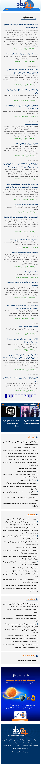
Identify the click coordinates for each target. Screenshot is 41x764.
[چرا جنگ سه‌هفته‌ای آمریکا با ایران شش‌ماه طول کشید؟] (10, 411)
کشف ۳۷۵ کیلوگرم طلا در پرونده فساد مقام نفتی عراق (22, 54)
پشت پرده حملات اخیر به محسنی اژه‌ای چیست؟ (24, 239)
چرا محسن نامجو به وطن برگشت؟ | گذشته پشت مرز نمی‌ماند (20, 619)
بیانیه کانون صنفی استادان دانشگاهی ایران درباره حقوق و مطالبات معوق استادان (20, 443)
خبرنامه (22, 743)
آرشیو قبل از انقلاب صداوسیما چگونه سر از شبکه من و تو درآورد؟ (20, 575)
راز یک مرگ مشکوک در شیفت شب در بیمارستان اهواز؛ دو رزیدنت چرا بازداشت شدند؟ (20, 580)
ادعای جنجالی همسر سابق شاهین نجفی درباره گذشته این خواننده (20, 610)
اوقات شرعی (29, 743)
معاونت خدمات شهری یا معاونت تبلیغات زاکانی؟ (31, 422)
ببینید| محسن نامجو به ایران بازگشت (26, 615)
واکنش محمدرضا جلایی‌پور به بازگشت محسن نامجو (22, 635)
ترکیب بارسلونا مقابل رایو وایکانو (27, 468)
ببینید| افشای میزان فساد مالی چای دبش (26, 204)
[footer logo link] (18, 732)
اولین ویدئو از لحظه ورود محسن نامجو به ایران (23, 641)
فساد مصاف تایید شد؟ (31, 272)
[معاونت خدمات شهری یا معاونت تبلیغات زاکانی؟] (30, 411)
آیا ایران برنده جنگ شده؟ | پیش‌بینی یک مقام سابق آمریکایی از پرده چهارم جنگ (20, 537)
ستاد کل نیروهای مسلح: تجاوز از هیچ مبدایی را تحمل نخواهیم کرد (20, 493)
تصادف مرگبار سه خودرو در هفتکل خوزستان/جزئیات (22, 459)
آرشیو (10, 740)
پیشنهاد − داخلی (29, 404)
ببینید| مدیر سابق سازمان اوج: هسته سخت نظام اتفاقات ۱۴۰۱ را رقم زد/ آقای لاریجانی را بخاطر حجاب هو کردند (20, 452)
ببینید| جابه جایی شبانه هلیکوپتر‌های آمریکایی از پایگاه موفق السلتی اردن (20, 463)
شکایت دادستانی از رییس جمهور (28, 326)
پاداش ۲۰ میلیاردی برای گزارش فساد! (27, 144)
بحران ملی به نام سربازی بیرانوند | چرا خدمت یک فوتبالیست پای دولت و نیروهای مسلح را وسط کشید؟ (20, 646)
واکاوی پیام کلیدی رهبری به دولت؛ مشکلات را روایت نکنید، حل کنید (20, 631)
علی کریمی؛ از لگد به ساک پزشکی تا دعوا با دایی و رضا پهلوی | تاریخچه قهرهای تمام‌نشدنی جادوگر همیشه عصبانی (20, 605)
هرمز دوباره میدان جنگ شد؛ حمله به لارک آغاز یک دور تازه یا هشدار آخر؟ (20, 589)
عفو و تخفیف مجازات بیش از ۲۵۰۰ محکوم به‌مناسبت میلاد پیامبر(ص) (20, 504)
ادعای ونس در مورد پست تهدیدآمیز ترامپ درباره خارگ (21, 483)
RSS (9, 743)
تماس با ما (35, 740)
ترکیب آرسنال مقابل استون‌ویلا (27, 480)
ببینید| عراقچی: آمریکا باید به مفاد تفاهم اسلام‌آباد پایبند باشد (20, 499)
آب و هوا (4, 740)
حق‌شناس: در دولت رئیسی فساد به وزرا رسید (25, 252)
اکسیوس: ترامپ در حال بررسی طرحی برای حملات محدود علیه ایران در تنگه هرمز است (20, 475)
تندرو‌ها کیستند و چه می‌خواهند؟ (27, 660)
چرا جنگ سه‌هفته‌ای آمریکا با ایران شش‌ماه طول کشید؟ (11, 423)
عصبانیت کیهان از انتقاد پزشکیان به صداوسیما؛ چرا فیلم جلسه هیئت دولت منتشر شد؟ (20, 551)
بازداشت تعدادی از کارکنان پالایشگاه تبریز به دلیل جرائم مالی (20, 217)
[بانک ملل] (20, 694)
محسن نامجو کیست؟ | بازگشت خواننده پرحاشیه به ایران (20, 638)
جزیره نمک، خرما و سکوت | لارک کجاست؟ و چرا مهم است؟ (20, 519)
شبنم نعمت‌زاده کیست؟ (31, 124)
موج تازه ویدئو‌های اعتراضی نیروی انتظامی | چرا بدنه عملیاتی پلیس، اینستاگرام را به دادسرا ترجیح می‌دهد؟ (20, 523)
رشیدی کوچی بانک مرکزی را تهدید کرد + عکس (23, 568)
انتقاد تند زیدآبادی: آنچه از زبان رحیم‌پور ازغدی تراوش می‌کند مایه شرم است (20, 543)
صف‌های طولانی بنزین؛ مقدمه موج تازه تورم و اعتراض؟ (21, 585)
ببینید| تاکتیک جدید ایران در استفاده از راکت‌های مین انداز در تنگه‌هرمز (20, 487)
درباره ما (29, 740)
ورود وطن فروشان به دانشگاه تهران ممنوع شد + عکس (21, 571)
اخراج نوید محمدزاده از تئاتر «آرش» (26, 547)
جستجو (16, 740)
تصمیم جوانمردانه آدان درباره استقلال (26, 471)
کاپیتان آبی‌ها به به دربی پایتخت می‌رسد (25, 447)
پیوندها (22, 740)
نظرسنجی (15, 743)
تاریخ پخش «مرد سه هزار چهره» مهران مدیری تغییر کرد (21, 456)
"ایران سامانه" (16, 752)
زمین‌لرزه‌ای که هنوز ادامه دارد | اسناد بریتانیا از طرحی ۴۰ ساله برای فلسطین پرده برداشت (20, 563)
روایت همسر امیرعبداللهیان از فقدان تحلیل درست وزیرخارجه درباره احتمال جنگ (20, 557)
